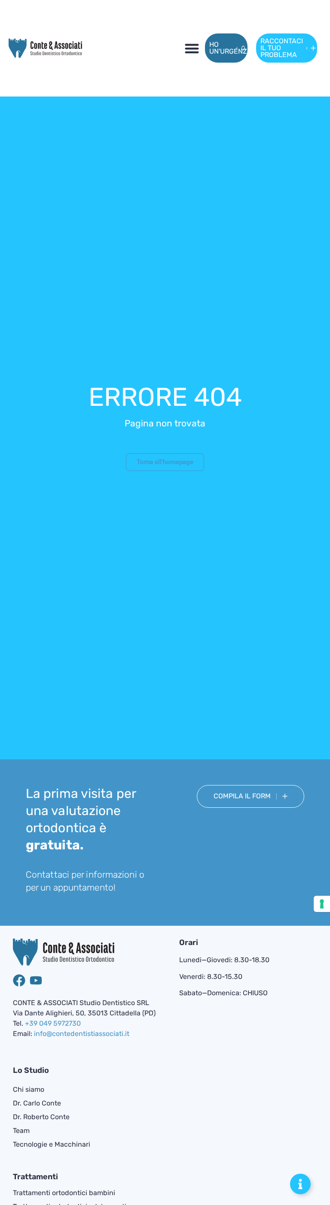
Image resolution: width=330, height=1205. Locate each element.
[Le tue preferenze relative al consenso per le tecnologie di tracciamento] (322, 904)
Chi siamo (28, 1089)
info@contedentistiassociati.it (81, 1034)
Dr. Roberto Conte (41, 1117)
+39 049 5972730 (53, 1023)
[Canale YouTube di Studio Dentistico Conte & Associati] (36, 980)
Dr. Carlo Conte (37, 1103)
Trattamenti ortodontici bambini (64, 1193)
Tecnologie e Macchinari (51, 1144)
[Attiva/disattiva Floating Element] (300, 1184)
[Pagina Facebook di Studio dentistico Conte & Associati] (19, 980)
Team (21, 1130)
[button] (191, 48)
